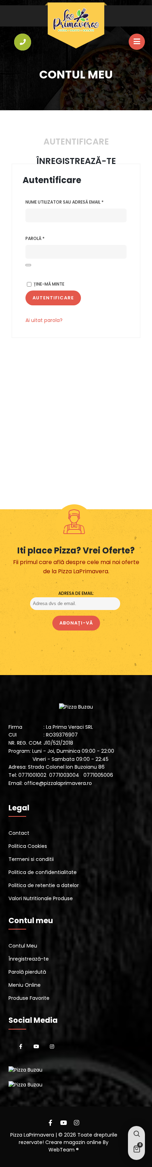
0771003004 (64, 775)
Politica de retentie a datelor (43, 885)
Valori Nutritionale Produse (40, 898)
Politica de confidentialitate (42, 872)
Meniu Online (24, 985)
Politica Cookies (27, 846)
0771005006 (98, 775)
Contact (18, 833)
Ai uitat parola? (44, 320)
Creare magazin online (74, 1142)
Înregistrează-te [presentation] (76, 161)
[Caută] (136, 1134)
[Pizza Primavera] (76, 20)
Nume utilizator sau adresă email (76, 202)
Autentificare (53, 297)
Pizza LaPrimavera (32, 1134)
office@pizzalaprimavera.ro (58, 783)
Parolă (48, 238)
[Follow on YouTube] (36, 1046)
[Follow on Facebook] (21, 1046)
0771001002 (32, 775)
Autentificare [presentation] (76, 141)
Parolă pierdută (27, 971)
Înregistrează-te (28, 958)
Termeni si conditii (31, 859)
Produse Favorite (28, 998)
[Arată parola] (28, 265)
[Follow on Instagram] (52, 1046)
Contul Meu (22, 945)
